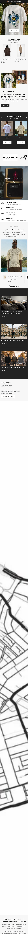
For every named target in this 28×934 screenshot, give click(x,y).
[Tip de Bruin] (14, 4)
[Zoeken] (4, 4)
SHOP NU (5, 105)
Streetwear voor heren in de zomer (13, 340)
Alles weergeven (14, 42)
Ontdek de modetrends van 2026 (12, 367)
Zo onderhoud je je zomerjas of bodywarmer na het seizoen (11, 312)
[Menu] (1, 4)
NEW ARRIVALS (14, 40)
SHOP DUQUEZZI (14, 30)
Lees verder (4, 316)
